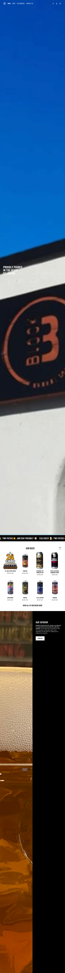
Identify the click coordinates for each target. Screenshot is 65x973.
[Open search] (53, 3)
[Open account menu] (56, 3)
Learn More (40, 638)
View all (60, 548)
